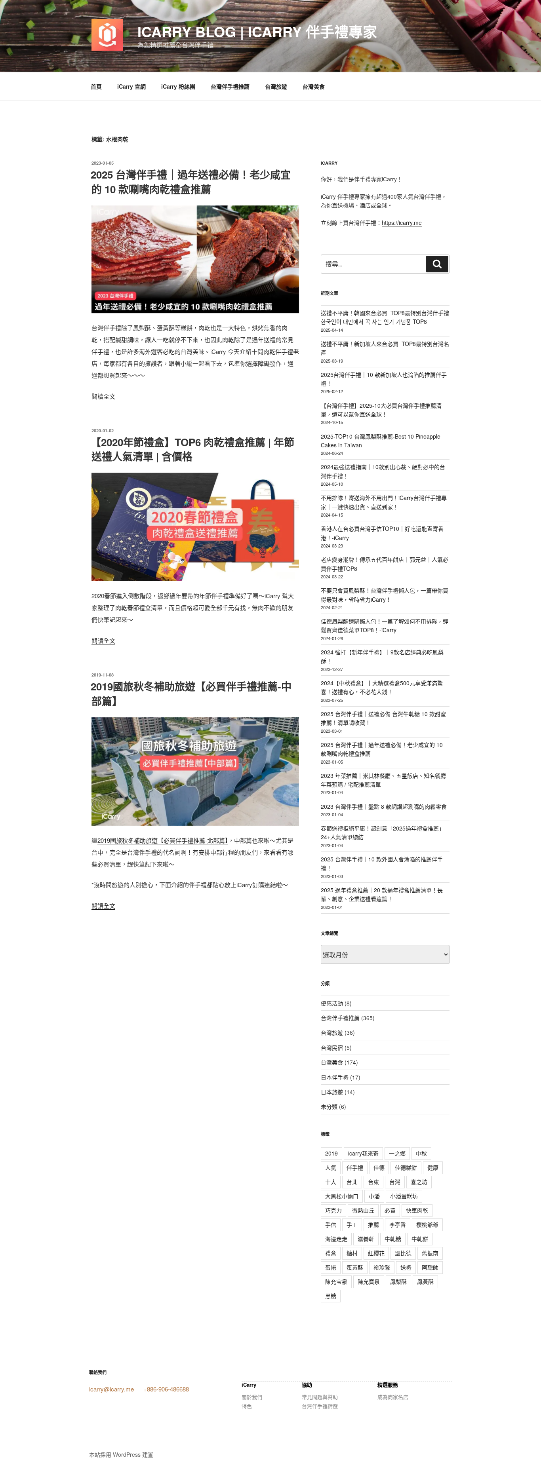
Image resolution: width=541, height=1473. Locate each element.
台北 (352, 1182)
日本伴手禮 (335, 1077)
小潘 (374, 1196)
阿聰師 (430, 1267)
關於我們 (252, 1397)
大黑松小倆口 (341, 1196)
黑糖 (330, 1296)
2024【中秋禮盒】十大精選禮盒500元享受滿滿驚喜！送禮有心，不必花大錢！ (382, 687)
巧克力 (333, 1210)
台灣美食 (314, 86)
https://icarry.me (402, 222)
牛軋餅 (419, 1239)
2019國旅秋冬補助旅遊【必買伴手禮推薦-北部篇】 (162, 840)
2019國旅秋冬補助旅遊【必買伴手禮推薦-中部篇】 (191, 693)
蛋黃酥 (355, 1267)
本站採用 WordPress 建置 (121, 1454)
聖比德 (403, 1253)
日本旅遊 (332, 1092)
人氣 (330, 1167)
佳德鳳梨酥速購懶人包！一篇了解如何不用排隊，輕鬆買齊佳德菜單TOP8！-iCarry (384, 625)
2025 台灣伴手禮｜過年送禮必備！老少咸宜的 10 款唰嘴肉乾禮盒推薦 (191, 181)
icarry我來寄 (363, 1153)
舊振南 (430, 1253)
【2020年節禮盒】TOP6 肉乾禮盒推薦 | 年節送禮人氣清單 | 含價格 (192, 449)
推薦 (373, 1224)
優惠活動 (332, 1003)
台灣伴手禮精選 (320, 1406)
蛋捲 (330, 1267)
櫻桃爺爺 (427, 1224)
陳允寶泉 (369, 1281)
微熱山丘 (363, 1210)
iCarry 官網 (131, 86)
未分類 (329, 1106)
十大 (330, 1182)
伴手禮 (355, 1167)
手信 (330, 1224)
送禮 (405, 1267)
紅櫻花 (376, 1253)
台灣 (394, 1182)
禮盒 (330, 1253)
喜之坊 (419, 1182)
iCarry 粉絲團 (178, 86)
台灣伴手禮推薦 (230, 86)
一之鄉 (397, 1153)
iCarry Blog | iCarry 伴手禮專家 (257, 31)
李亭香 (397, 1224)
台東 (373, 1182)
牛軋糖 (393, 1239)
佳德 (379, 1167)
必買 (390, 1210)
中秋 (421, 1153)
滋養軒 (366, 1239)
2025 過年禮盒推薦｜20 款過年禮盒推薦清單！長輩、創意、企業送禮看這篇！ (382, 894)
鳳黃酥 (425, 1281)
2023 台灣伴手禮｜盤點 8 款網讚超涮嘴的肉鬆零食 (384, 806)
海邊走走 (336, 1239)
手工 (352, 1224)
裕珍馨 (381, 1267)
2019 (331, 1153)
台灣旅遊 (276, 86)
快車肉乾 (417, 1210)
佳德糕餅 (406, 1167)
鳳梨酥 (398, 1281)
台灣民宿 (332, 1047)
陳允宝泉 (336, 1281)
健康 (432, 1167)
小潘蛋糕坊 (404, 1196)
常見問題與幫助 (320, 1397)
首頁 (96, 86)
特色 (247, 1406)
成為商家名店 (392, 1397)
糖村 (352, 1253)
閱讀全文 (103, 396)
